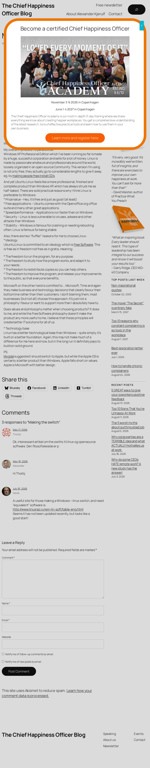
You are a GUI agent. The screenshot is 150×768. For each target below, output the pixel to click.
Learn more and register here (75, 137)
